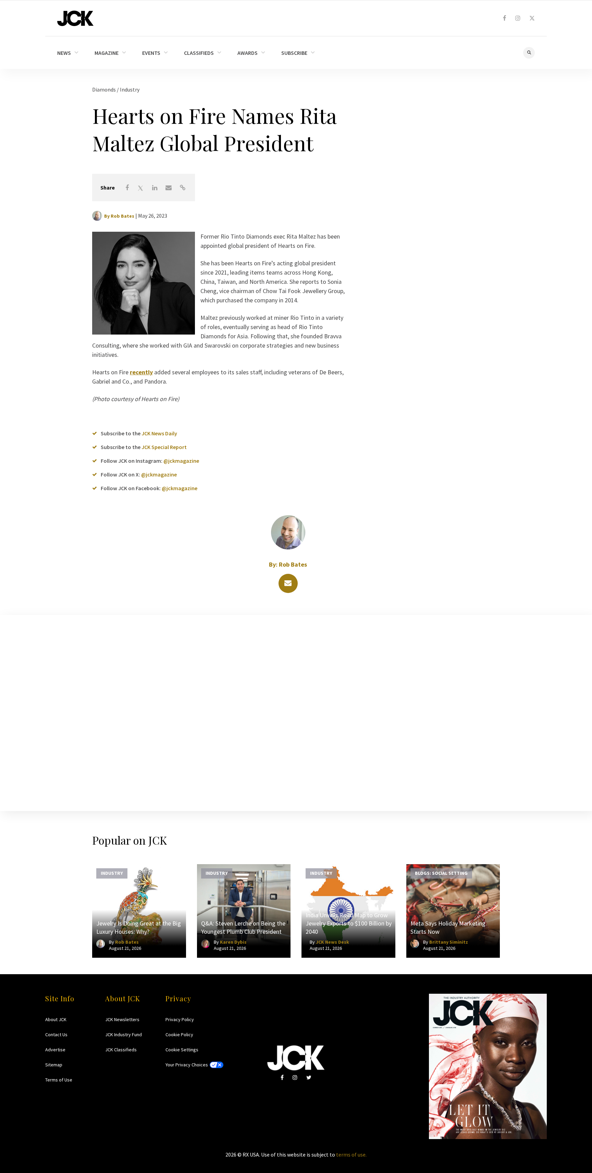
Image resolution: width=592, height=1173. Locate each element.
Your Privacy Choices (186, 1065)
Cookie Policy (179, 1034)
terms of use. (351, 1154)
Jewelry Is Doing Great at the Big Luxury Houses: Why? (138, 927)
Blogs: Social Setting (441, 873)
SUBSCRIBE (294, 52)
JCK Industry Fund (123, 1034)
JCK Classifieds (121, 1050)
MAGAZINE (107, 52)
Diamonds (104, 89)
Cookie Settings (181, 1050)
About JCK (55, 1019)
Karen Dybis (233, 942)
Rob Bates (122, 216)
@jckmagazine (181, 460)
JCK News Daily (159, 433)
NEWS (64, 52)
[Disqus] (296, 711)
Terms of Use (58, 1080)
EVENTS (151, 52)
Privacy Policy (179, 1019)
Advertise (55, 1050)
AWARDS (247, 52)
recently (141, 372)
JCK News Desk (332, 942)
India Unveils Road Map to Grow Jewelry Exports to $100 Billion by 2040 (349, 923)
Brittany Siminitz (448, 942)
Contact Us (56, 1034)
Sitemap (53, 1065)
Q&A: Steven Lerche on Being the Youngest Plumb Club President (243, 927)
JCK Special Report (164, 447)
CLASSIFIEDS (199, 52)
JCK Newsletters (122, 1019)
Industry (129, 89)
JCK (75, 18)
